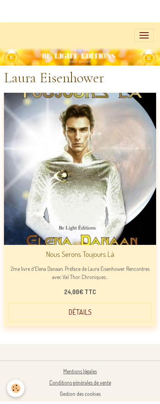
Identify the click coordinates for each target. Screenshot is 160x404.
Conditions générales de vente (80, 382)
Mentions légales (80, 371)
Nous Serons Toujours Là (80, 254)
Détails (80, 312)
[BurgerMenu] (144, 35)
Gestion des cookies (80, 393)
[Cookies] (15, 388)
